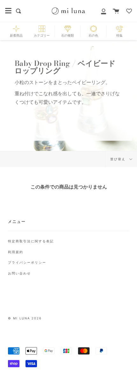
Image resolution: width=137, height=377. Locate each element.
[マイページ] (100, 11)
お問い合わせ (19, 273)
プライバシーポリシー (27, 262)
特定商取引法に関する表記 (31, 241)
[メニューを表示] (8, 11)
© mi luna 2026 (25, 318)
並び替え (118, 159)
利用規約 (15, 252)
